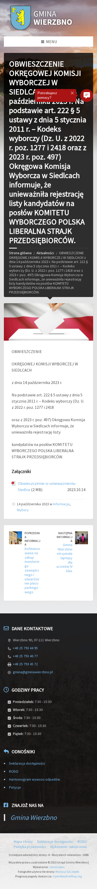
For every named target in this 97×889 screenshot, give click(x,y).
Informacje (61, 504)
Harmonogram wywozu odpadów (34, 779)
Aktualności (45, 253)
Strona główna (20, 253)
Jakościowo (56, 867)
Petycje (15, 787)
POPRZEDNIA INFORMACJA (32, 538)
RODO (13, 771)
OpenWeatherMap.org (67, 876)
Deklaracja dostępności (27, 763)
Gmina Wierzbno (33, 817)
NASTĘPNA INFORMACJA (64, 536)
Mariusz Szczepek (67, 872)
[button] (86, 95)
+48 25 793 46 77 (25, 656)
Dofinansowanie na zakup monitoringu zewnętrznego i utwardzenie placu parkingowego (32, 570)
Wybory (23, 510)
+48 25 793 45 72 (25, 664)
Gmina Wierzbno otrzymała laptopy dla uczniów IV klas (64, 557)
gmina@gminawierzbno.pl (33, 672)
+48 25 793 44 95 (25, 648)
